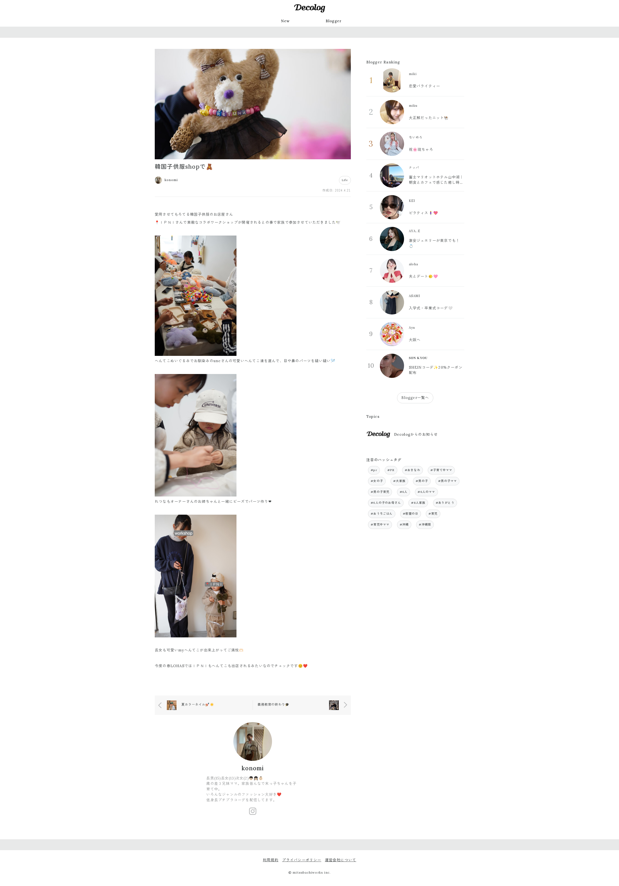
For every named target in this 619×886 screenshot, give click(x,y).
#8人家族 (418, 502)
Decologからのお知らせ (416, 434)
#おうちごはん (381, 513)
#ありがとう (445, 502)
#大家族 (399, 481)
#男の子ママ (447, 481)
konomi (253, 768)
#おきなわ (412, 470)
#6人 (404, 492)
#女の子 (377, 481)
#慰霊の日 (410, 513)
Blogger (334, 21)
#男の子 (422, 481)
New (285, 21)
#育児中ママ (380, 524)
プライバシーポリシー (301, 860)
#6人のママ (426, 492)
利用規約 (271, 860)
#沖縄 (404, 524)
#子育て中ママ (441, 470)
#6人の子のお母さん (386, 502)
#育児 (433, 513)
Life (345, 180)
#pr (374, 470)
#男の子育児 (380, 492)
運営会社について (340, 860)
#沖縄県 (425, 524)
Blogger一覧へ (415, 397)
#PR (391, 470)
